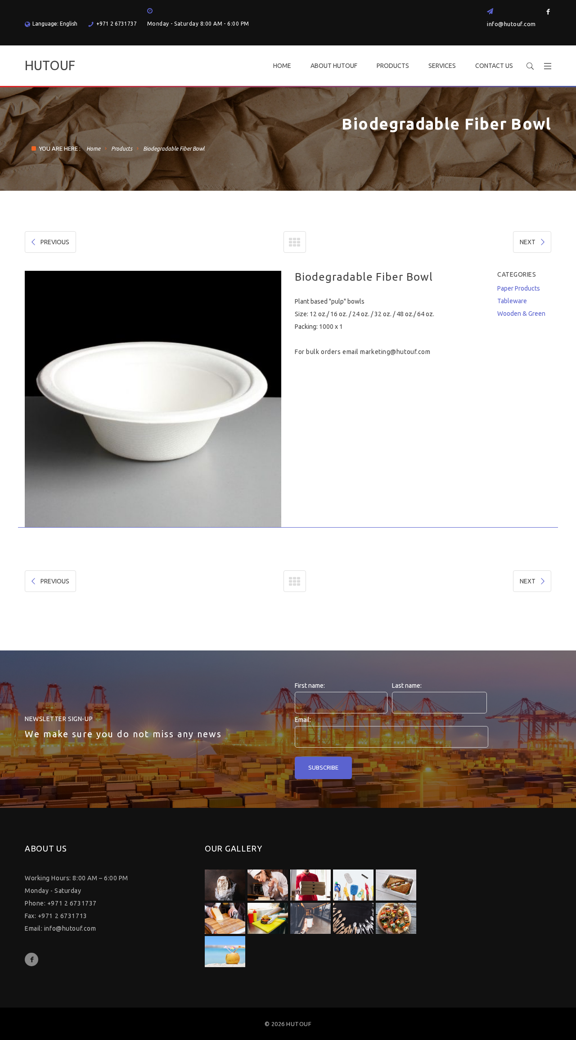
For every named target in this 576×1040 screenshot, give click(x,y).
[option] (153, 399)
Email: (303, 719)
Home (93, 149)
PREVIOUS (54, 242)
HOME (282, 65)
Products (121, 149)
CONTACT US (494, 65)
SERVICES (442, 65)
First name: (310, 685)
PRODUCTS (393, 65)
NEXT (528, 242)
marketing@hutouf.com (395, 351)
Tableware (512, 301)
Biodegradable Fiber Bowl (173, 149)
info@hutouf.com (511, 24)
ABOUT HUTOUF (333, 65)
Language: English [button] (54, 24)
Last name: (407, 685)
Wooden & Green (521, 313)
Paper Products (518, 288)
